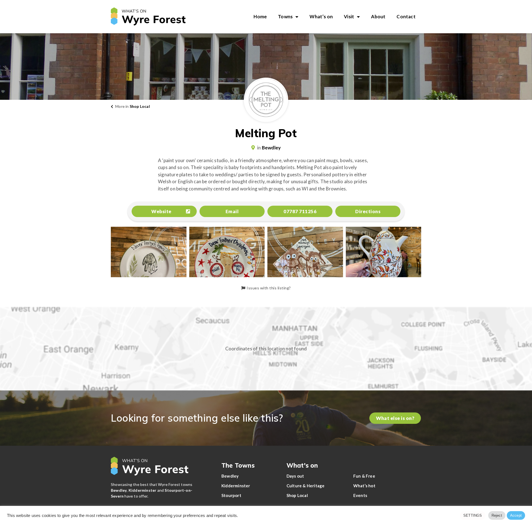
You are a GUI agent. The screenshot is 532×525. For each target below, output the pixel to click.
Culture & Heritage (306, 485)
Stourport (231, 495)
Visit (349, 16)
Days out (295, 475)
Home (260, 16)
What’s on (321, 16)
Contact (406, 16)
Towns (285, 16)
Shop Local (140, 106)
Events (360, 495)
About (378, 16)
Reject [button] (497, 515)
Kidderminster (235, 485)
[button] (164, 211)
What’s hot (364, 485)
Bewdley (271, 148)
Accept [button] (516, 515)
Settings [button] (472, 515)
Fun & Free (364, 475)
